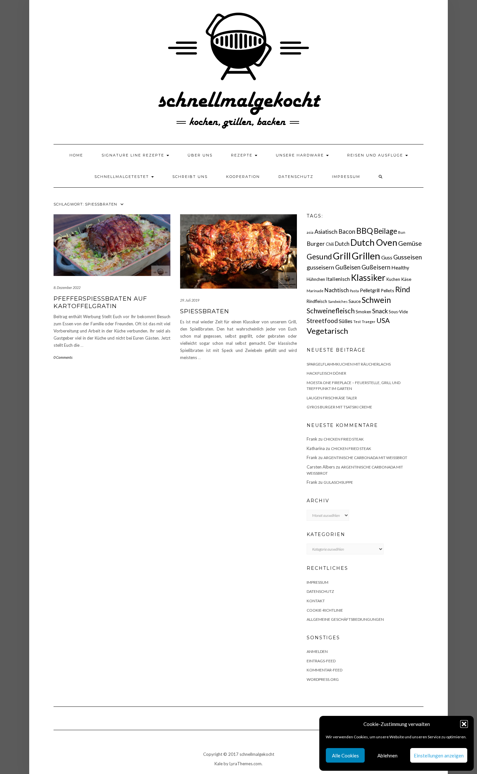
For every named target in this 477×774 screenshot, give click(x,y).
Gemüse (410, 243)
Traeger (368, 321)
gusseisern (320, 267)
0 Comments (63, 357)
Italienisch (338, 279)
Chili (330, 244)
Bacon (346, 231)
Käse (406, 279)
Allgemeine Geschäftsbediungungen (345, 619)
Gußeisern (375, 267)
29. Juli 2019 (189, 300)
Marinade (315, 291)
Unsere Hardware (300, 155)
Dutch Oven (373, 242)
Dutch (342, 244)
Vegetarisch (327, 330)
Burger (316, 243)
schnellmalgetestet (122, 176)
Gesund (319, 256)
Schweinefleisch (331, 310)
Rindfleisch (317, 301)
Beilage (385, 231)
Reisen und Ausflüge (376, 155)
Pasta (354, 291)
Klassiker (368, 277)
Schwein (376, 300)
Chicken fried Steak (344, 439)
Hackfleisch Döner (326, 373)
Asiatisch (325, 231)
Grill (342, 255)
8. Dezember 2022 (67, 287)
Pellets (387, 290)
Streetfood (322, 320)
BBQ (364, 230)
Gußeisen (348, 267)
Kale (218, 763)
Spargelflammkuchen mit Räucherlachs (349, 364)
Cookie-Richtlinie (325, 610)
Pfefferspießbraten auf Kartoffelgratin (100, 302)
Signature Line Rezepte (134, 155)
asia (310, 232)
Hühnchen (316, 279)
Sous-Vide (398, 311)
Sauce (355, 301)
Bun (401, 232)
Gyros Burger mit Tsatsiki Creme (339, 407)
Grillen (366, 255)
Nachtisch (336, 290)
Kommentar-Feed (324, 670)
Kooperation (243, 176)
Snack (380, 311)
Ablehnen (387, 755)
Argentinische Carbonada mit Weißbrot (365, 457)
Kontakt (316, 600)
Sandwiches (338, 301)
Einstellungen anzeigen (439, 755)
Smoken (363, 311)
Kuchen (393, 279)
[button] (464, 724)
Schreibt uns (190, 176)
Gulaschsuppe (338, 482)
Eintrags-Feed (321, 660)
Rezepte (242, 155)
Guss (386, 257)
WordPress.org (323, 679)
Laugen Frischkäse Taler (332, 397)
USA (383, 320)
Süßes (345, 321)
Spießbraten (204, 311)
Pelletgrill (370, 290)
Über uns (200, 155)
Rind (402, 289)
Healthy (400, 267)
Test (357, 321)
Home (76, 155)
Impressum (346, 176)
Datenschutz (295, 176)
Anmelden (317, 651)
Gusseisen (407, 257)
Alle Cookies (345, 755)
